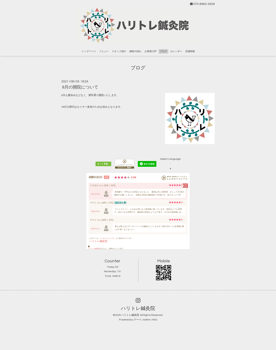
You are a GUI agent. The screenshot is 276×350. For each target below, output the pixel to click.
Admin (146, 319)
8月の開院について (80, 87)
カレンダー (176, 51)
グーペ (137, 319)
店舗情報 (190, 51)
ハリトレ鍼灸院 (138, 308)
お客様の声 (151, 51)
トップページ (88, 51)
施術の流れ (135, 51)
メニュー (104, 51)
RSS (154, 319)
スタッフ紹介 (119, 51)
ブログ (163, 51)
